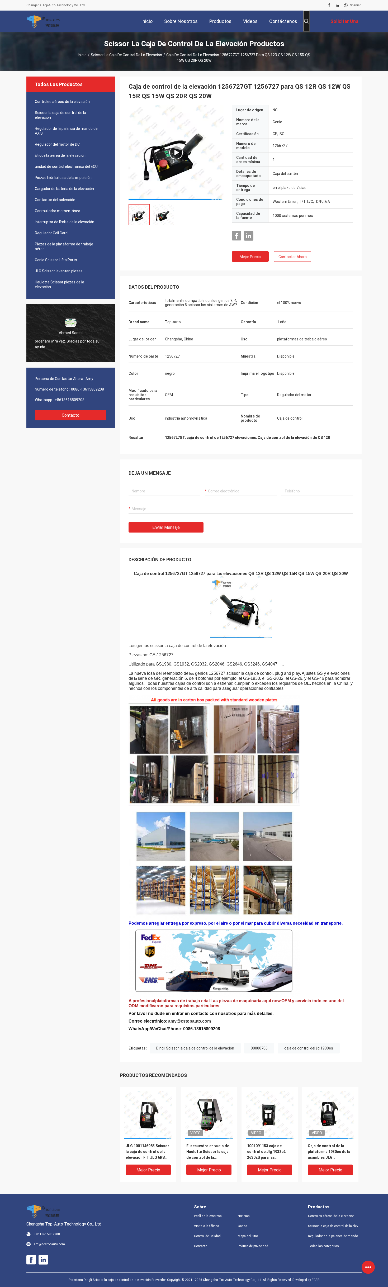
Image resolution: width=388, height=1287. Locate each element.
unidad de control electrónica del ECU (66, 166)
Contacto (70, 415)
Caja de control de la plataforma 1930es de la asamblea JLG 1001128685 (329, 1152)
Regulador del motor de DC (57, 144)
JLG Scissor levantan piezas (59, 271)
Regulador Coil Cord (51, 233)
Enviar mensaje (166, 527)
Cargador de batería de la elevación (64, 189)
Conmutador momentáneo (57, 211)
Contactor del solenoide (55, 200)
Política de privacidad (253, 1246)
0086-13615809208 (87, 389)
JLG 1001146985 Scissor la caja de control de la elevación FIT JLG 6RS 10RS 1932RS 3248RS (147, 1152)
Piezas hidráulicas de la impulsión (63, 177)
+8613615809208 (69, 400)
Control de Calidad (207, 1236)
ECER (316, 1280)
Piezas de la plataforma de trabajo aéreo (64, 246)
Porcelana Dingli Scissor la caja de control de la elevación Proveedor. (118, 1280)
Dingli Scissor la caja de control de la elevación (195, 1048)
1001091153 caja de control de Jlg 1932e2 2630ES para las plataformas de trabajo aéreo (267, 1152)
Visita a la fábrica (206, 1226)
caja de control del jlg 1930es (308, 1048)
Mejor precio (250, 257)
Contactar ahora (292, 257)
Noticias (244, 1216)
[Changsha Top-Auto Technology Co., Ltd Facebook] (329, 5)
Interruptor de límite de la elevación (64, 222)
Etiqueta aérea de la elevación (60, 155)
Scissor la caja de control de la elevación (126, 55)
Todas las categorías (323, 1246)
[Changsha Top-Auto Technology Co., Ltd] (43, 21)
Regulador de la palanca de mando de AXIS (66, 130)
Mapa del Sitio (248, 1236)
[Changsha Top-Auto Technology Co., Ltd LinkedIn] (337, 5)
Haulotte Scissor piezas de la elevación (59, 284)
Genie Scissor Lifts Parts (56, 260)
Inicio (82, 55)
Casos (242, 1226)
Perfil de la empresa (208, 1216)
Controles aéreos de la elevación (62, 101)
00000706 (259, 1048)
